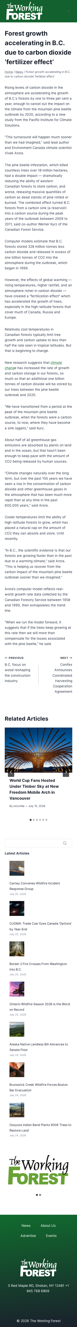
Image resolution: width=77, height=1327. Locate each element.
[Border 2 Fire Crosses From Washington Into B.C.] (16, 948)
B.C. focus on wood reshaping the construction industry (17, 669)
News (26, 1226)
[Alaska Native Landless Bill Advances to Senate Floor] (16, 1029)
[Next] (66, 772)
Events (51, 1236)
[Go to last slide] (11, 772)
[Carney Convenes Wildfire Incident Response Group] (16, 868)
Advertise (28, 1236)
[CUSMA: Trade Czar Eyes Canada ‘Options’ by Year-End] (16, 908)
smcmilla (18, 806)
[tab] (31, 820)
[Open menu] (68, 11)
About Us (48, 1226)
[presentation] (38, 750)
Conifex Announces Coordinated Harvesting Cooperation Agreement (62, 675)
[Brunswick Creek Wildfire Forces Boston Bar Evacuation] (16, 1069)
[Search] (64, 843)
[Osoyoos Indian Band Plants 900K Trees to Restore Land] (16, 1109)
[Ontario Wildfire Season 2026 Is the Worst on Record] (16, 989)
